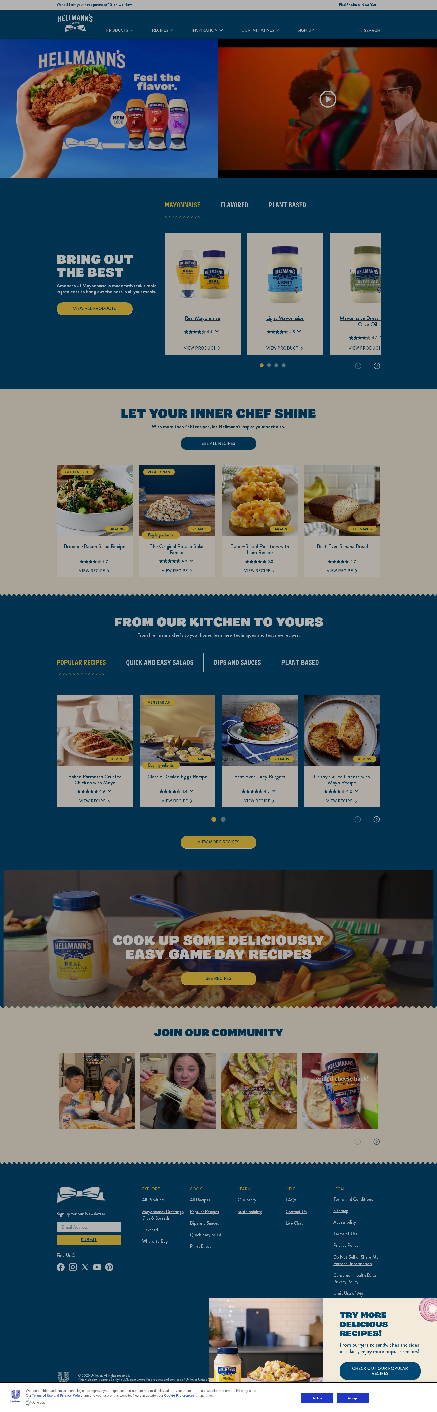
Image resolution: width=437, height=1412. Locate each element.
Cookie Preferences (179, 1395)
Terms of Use (42, 1395)
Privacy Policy (71, 1395)
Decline (317, 1397)
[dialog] (323, 1355)
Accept (353, 1397)
